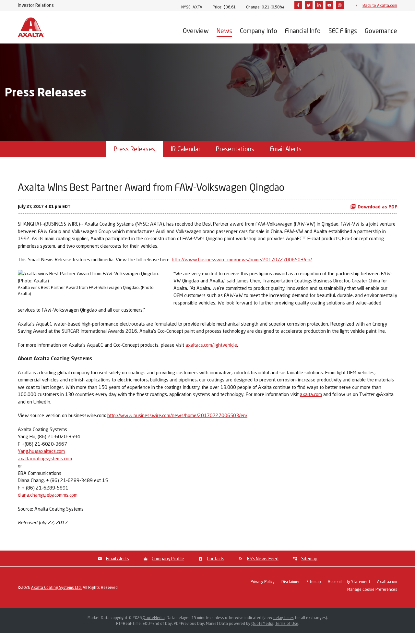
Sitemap (309, 558)
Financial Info (303, 30)
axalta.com (311, 394)
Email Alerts (286, 149)
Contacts (215, 558)
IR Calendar (185, 149)
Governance (381, 30)
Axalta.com (387, 582)
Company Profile (168, 558)
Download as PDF (377, 206)
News (224, 30)
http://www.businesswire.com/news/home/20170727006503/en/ (242, 259)
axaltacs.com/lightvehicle (211, 345)
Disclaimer (290, 582)
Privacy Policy (263, 582)
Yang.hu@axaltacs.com (41, 451)
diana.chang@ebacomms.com (47, 495)
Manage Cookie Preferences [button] (372, 590)
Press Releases (134, 149)
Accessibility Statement (349, 582)
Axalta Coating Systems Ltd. (56, 587)
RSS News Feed (263, 558)
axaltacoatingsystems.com (45, 458)
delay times (283, 617)
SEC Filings (342, 30)
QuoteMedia (154, 617)
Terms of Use (286, 623)
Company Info (258, 30)
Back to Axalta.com (379, 5)
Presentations (235, 149)
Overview (196, 30)
